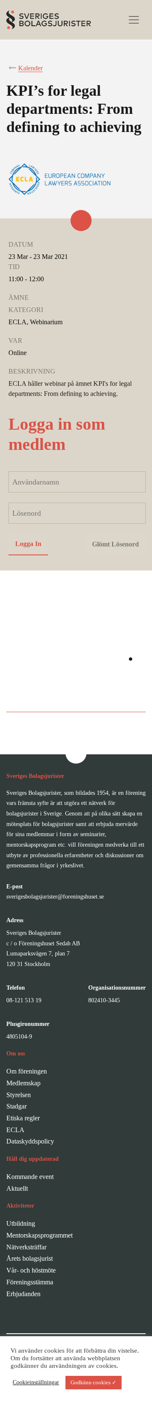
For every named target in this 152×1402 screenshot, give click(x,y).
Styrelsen (18, 1094)
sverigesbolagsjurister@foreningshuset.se (55, 896)
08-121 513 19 (23, 1000)
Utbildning (20, 1223)
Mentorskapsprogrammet (39, 1235)
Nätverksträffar (26, 1247)
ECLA (15, 1129)
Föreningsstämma (29, 1282)
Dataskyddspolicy (30, 1141)
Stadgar (16, 1106)
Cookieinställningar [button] (36, 1382)
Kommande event (30, 1176)
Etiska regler (23, 1118)
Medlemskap (23, 1083)
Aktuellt (17, 1188)
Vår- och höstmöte (31, 1270)
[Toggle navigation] (134, 19)
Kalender (30, 68)
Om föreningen (26, 1071)
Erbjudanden (23, 1293)
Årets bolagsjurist (29, 1258)
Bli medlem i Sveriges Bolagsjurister (76, 694)
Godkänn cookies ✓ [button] (94, 1382)
